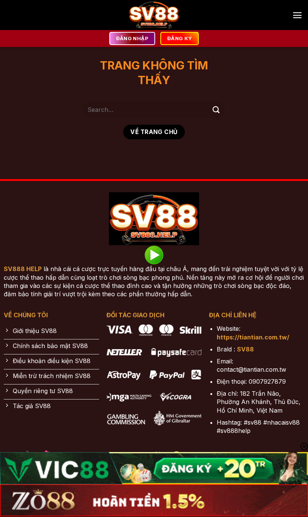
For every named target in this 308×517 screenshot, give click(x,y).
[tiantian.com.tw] (154, 15)
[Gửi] (216, 109)
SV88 (245, 349)
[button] (297, 15)
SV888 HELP (23, 269)
